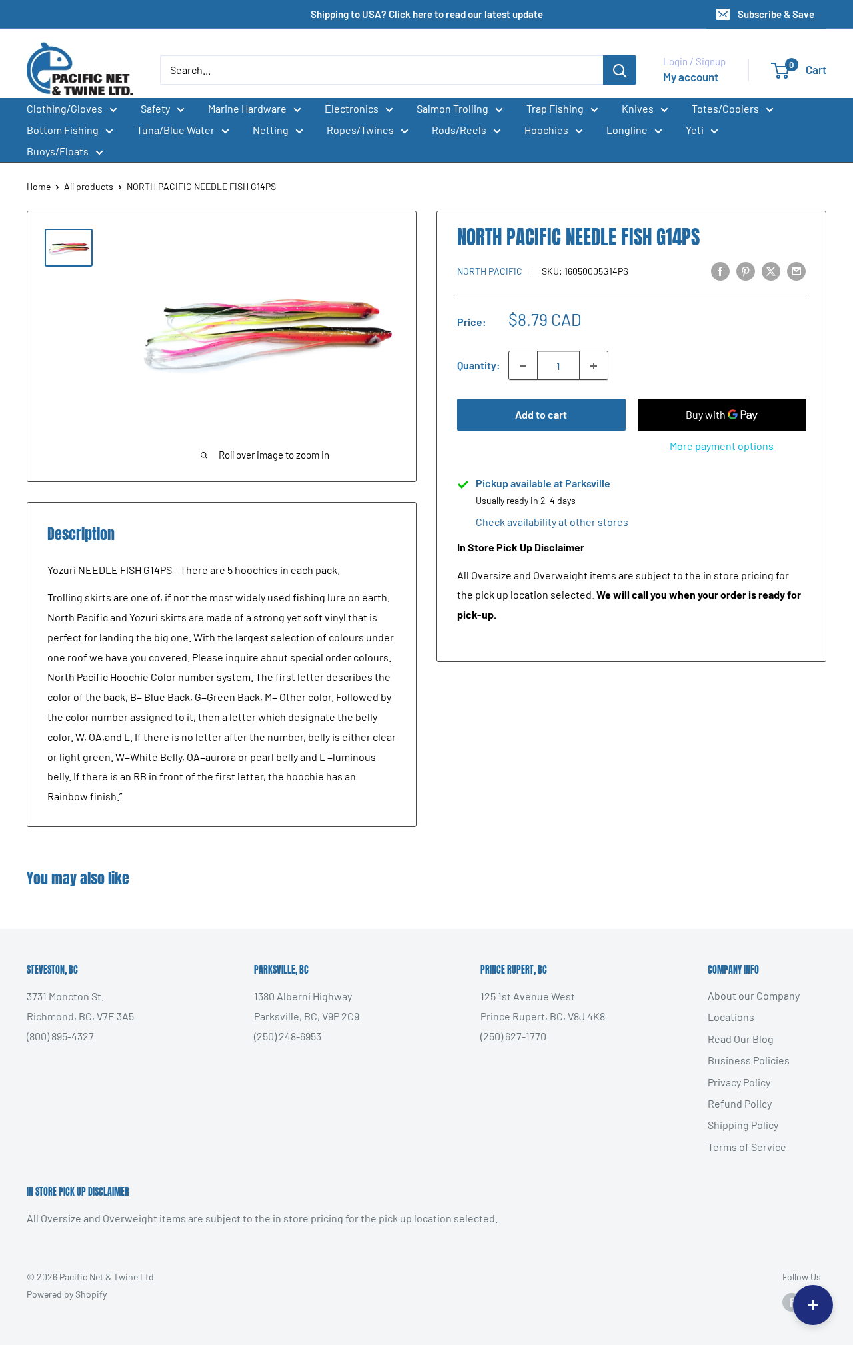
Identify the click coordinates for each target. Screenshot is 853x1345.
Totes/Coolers (725, 108)
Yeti (695, 129)
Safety (155, 108)
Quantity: (478, 365)
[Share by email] (796, 270)
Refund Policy (740, 1103)
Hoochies (546, 129)
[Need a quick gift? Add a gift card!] (813, 1305)
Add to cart (541, 415)
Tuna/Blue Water (176, 129)
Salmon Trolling (452, 108)
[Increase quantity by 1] (594, 366)
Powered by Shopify (67, 1294)
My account (690, 76)
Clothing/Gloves (65, 108)
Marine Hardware (247, 108)
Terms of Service (747, 1146)
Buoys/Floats (58, 151)
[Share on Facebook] (720, 270)
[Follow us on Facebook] (791, 1302)
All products (88, 186)
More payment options (722, 446)
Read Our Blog (741, 1038)
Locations (731, 1016)
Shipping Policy (743, 1124)
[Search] (619, 70)
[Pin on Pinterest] (745, 270)
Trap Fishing (555, 108)
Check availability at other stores (552, 522)
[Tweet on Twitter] (771, 270)
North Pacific (489, 271)
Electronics (352, 108)
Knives (638, 108)
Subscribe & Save (776, 14)
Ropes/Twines (360, 129)
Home (39, 186)
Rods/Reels (459, 129)
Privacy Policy (739, 1082)
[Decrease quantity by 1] (523, 366)
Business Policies (749, 1060)
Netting (271, 129)
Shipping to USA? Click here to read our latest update (427, 14)
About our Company (754, 995)
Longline (627, 129)
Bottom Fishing (63, 129)
